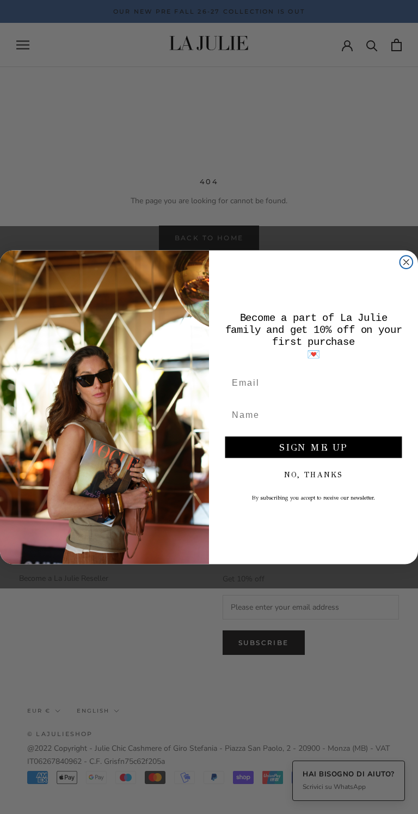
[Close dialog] (406, 262)
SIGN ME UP (313, 447)
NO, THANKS (313, 474)
